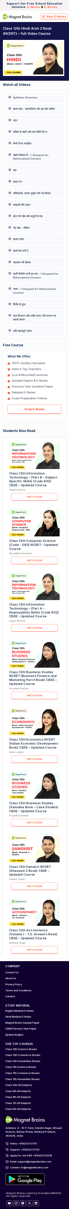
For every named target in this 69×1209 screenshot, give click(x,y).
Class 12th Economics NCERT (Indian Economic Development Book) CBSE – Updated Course (33, 743)
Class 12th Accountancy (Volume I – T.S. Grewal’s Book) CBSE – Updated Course (33, 934)
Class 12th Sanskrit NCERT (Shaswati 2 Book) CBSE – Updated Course (30, 871)
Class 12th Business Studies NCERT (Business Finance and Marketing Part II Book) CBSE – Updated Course (33, 678)
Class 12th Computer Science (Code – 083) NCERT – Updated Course (33, 545)
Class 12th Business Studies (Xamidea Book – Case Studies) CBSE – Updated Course (33, 807)
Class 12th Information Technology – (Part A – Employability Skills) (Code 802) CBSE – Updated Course (34, 610)
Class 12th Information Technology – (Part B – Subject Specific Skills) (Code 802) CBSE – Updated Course (33, 479)
